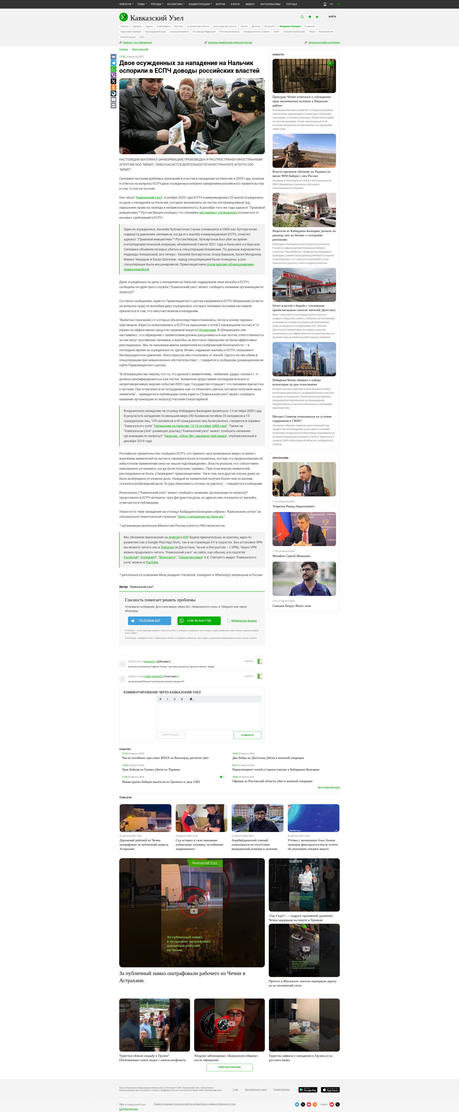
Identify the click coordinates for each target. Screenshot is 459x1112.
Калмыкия (310, 26)
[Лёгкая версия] (325, 4)
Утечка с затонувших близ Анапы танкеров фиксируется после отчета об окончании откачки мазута (313, 844)
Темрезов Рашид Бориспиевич (293, 506)
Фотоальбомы (270, 4)
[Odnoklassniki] (113, 87)
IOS (185, 537)
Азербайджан (163, 26)
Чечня (312, 31)
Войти (332, 16)
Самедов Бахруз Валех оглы (292, 605)
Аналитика (175, 4)
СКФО (276, 31)
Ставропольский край (294, 31)
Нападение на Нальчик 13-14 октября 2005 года (190, 426)
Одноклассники (190, 557)
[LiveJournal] (113, 94)
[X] (113, 81)
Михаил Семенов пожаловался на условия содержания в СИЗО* (302, 418)
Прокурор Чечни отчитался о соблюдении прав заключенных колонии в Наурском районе (302, 100)
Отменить (247, 735)
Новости (125, 4)
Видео (250, 4)
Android (174, 537)
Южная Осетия (326, 31)
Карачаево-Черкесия (130, 31)
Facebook (131, 557)
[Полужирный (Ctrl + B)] (160, 699)
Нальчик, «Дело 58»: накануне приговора (195, 436)
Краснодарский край (155, 31)
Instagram (148, 557)
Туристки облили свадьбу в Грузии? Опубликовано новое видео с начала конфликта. (152, 1057)
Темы (141, 4)
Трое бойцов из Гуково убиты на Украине (151, 769)
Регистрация (170, 734)
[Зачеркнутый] (181, 699)
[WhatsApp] (113, 69)
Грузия (244, 26)
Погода (291, 4)
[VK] (113, 57)
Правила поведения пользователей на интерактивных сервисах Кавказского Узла (194, 1104)
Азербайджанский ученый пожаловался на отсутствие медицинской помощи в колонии (254, 844)
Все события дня (329, 787)
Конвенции (207, 330)
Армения (178, 26)
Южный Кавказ (128, 37)
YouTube (152, 562)
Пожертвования (282, 1089)
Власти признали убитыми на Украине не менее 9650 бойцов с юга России (301, 173)
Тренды (156, 4)
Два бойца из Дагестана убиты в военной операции (268, 757)
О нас (235, 1089)
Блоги (235, 4)
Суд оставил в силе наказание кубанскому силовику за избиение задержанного (199, 844)
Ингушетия (270, 26)
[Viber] (113, 75)
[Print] (113, 106)
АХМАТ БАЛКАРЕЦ (153, 676)
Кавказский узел (149, 197)
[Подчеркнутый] (174, 699)
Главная (123, 49)
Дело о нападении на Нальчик (200, 516)
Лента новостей (140, 49)
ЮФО (141, 37)
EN (338, 4)
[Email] (113, 100)
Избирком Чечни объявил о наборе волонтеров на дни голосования (297, 382)
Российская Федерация (204, 31)
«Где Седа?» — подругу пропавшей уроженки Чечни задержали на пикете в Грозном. (301, 917)
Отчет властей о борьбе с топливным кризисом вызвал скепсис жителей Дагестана (304, 307)
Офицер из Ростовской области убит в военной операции (272, 781)
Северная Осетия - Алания (256, 31)
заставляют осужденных (218, 212)
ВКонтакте (167, 557)
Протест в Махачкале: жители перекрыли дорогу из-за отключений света (303, 983)
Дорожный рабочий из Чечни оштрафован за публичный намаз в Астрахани (144, 844)
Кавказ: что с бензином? (137, 42)
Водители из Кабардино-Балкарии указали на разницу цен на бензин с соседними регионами (304, 235)
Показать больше (229, 1067)
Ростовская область (229, 31)
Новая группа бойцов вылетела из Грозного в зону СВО (161, 781)
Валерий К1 (150, 661)
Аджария (137, 26)
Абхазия (124, 26)
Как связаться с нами (256, 1089)
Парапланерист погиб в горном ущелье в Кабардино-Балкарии (275, 769)
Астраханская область (198, 26)
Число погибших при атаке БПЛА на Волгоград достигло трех (165, 757)
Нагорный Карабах (178, 31)
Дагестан (256, 26)
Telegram (167, 547)
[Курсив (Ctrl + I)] (167, 699)
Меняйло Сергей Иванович (291, 556)
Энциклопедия (199, 4)
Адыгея (149, 26)
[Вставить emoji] (191, 699)
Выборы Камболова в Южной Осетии (230, 42)
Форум (220, 4)
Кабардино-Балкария (290, 26)
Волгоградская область (225, 26)
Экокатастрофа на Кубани (324, 42)
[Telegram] (113, 63)
